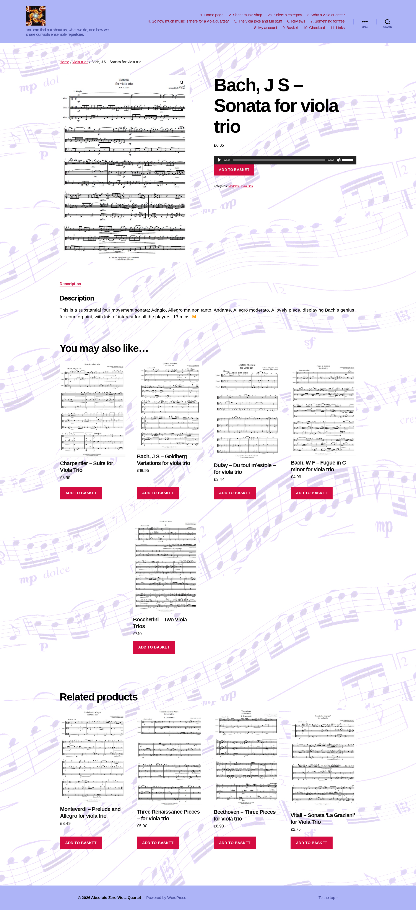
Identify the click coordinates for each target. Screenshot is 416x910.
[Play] (219, 160)
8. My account (265, 28)
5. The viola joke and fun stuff (258, 21)
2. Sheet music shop (245, 15)
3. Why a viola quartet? (326, 15)
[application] (285, 160)
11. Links (337, 28)
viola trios (80, 62)
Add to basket (234, 170)
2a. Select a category (285, 15)
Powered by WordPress (166, 897)
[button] (182, 82)
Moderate (234, 186)
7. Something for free (327, 21)
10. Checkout (314, 28)
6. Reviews (296, 21)
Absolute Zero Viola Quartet (116, 897)
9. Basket (290, 28)
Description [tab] (70, 283)
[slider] (348, 160)
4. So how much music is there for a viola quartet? (188, 21)
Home (64, 62)
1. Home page (211, 15)
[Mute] (338, 160)
